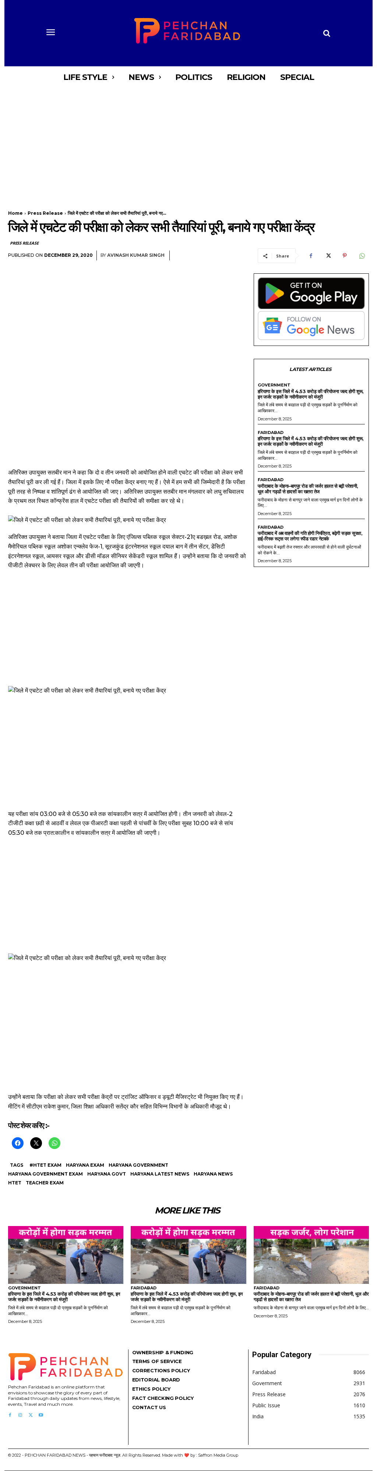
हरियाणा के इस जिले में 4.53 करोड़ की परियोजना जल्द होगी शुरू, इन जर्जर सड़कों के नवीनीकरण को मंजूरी (311, 394)
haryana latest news (159, 1174)
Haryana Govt (106, 1174)
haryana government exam (45, 1174)
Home (15, 213)
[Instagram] (20, 1415)
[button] (326, 33)
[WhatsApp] (361, 255)
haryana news (213, 1174)
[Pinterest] (344, 255)
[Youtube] (41, 1415)
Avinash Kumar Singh (136, 255)
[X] (327, 255)
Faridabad (270, 432)
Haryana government (138, 1165)
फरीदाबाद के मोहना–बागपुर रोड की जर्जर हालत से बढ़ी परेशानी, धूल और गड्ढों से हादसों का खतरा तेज (308, 488)
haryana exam (85, 1165)
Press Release (45, 213)
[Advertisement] (188, 143)
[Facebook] (310, 255)
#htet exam (45, 1165)
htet (14, 1182)
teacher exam (45, 1182)
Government (274, 385)
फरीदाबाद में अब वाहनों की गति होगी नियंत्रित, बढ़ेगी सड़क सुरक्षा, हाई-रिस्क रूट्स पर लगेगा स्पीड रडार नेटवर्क (310, 536)
